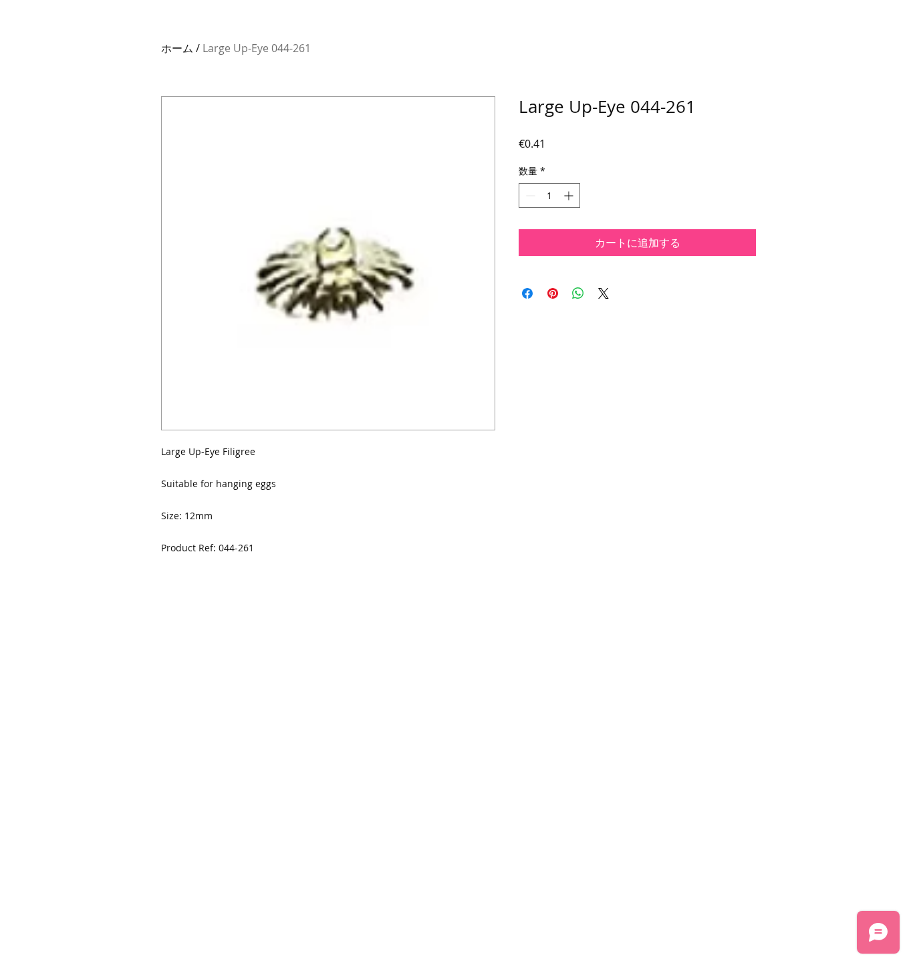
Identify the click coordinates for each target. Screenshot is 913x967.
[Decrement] (529, 195)
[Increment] (569, 195)
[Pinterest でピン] (553, 293)
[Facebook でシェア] (527, 293)
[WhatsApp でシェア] (578, 293)
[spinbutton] (549, 195)
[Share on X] (604, 293)
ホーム (177, 48)
